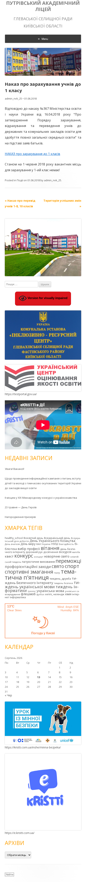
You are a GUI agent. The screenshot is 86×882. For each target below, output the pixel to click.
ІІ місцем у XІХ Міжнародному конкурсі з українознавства (41, 497)
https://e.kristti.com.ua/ (19, 833)
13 (38, 677)
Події (20, 180)
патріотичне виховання (38, 562)
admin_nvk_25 (13, 98)
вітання (50, 548)
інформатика (18, 597)
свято (58, 566)
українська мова (50, 590)
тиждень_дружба (60, 578)
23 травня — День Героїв (21, 507)
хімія (68, 594)
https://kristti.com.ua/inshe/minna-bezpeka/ (33, 747)
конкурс (23, 555)
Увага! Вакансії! (14, 469)
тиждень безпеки (63, 583)
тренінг (32, 591)
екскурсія (65, 552)
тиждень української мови (42, 584)
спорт (72, 566)
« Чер (8, 695)
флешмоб (28, 594)
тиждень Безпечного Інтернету (41, 580)
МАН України (43, 544)
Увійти (9, 874)
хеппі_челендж (54, 594)
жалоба (76, 552)
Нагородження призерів (20, 517)
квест (9, 556)
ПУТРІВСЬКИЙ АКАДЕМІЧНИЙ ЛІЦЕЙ (43, 6)
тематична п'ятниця (40, 574)
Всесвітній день (33, 538)
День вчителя (12, 544)
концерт (38, 556)
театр (57, 572)
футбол (40, 594)
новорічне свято (56, 556)
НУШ (54, 544)
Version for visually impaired (47, 298)
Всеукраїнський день (57, 538)
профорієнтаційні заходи (28, 566)
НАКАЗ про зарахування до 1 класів (32, 154)
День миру (28, 544)
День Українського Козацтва (52, 541)
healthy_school (14, 538)
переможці (68, 560)
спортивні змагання (29, 571)
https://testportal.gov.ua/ (21, 394)
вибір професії (29, 549)
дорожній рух (34, 552)
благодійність (66, 544)
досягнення (50, 552)
